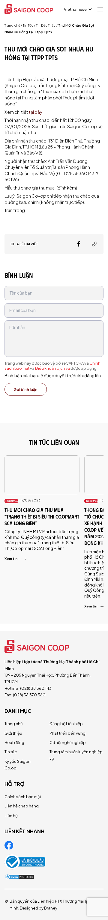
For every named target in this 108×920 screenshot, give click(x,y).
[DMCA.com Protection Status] (19, 877)
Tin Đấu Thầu (46, 25)
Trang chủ (12, 25)
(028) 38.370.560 (29, 694)
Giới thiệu (13, 733)
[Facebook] (78, 244)
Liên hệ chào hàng (21, 806)
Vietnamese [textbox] (75, 9)
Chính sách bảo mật (22, 796)
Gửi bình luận (26, 389)
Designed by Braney (38, 908)
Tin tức (10, 751)
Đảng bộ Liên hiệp (66, 723)
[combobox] (77, 9)
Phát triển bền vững (68, 733)
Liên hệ (11, 815)
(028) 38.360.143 (36, 688)
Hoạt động (14, 742)
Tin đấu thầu (11, 500)
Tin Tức (28, 25)
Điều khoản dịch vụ (52, 368)
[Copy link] (94, 244)
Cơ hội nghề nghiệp (68, 742)
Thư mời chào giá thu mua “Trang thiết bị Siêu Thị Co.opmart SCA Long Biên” (41, 516)
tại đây (35, 112)
